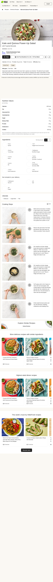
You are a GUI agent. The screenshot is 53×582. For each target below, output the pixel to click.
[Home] (2, 10)
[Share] (49, 57)
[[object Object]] (45, 57)
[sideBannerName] (26, 88)
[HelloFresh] (4, 2)
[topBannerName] (26, 15)
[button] (26, 140)
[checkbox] (2, 48)
